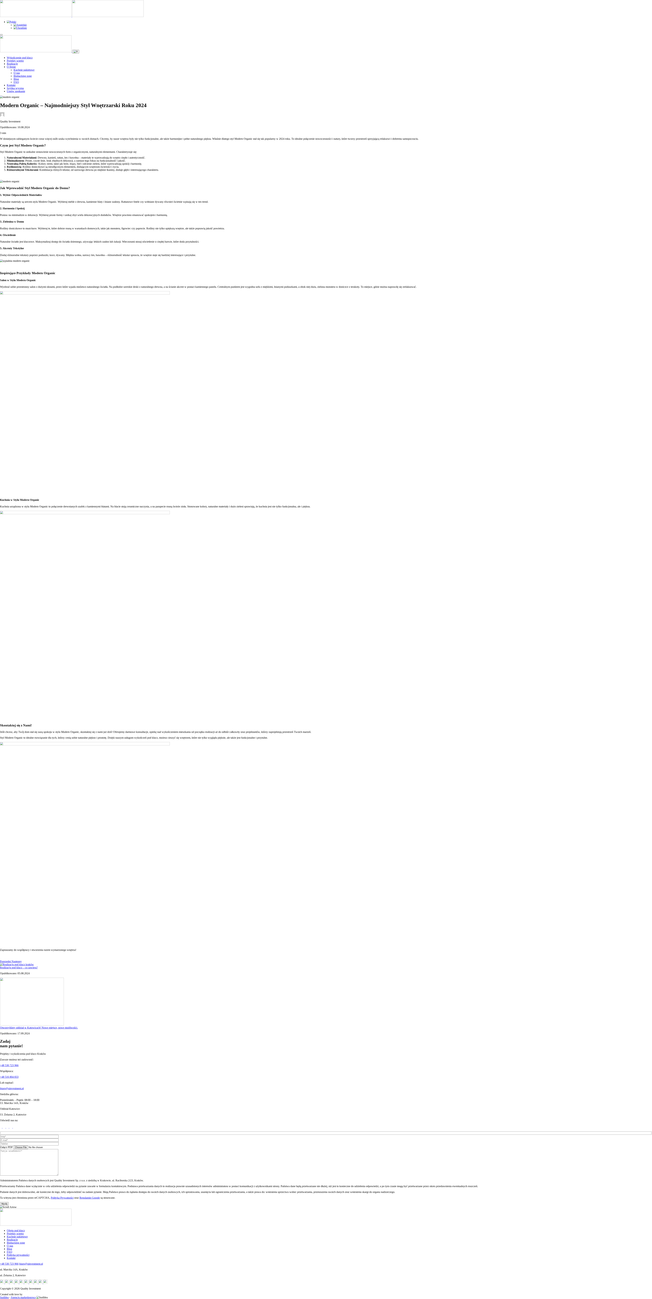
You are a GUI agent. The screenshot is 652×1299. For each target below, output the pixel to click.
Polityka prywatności (18, 1255)
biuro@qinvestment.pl (12, 1088)
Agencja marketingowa (23, 1297)
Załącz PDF (6, 1147)
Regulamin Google (89, 1197)
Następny (17, 961)
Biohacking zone (23, 76)
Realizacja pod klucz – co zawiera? (19, 967)
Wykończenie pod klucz (20, 57)
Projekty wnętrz (15, 60)
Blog (16, 79)
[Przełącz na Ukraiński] (20, 27)
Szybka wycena (15, 88)
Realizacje (12, 63)
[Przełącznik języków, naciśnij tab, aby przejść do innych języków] (11, 21)
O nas (17, 72)
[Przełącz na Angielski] (20, 24)
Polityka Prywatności (62, 1197)
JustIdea (4, 1297)
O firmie (11, 66)
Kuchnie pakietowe (24, 69)
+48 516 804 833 (9, 1076)
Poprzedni (6, 961)
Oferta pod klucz (16, 1230)
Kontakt (11, 85)
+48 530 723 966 (9, 1065)
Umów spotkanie (16, 91)
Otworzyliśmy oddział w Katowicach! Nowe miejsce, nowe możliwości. (39, 1027)
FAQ (16, 82)
